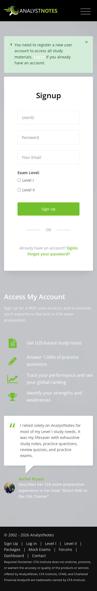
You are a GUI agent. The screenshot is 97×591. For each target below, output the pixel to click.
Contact (39, 555)
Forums (65, 549)
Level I (28, 180)
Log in (31, 543)
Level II (28, 189)
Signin (72, 248)
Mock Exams (40, 549)
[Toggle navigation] (85, 11)
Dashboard (14, 555)
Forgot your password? (48, 253)
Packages (12, 549)
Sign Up (11, 543)
